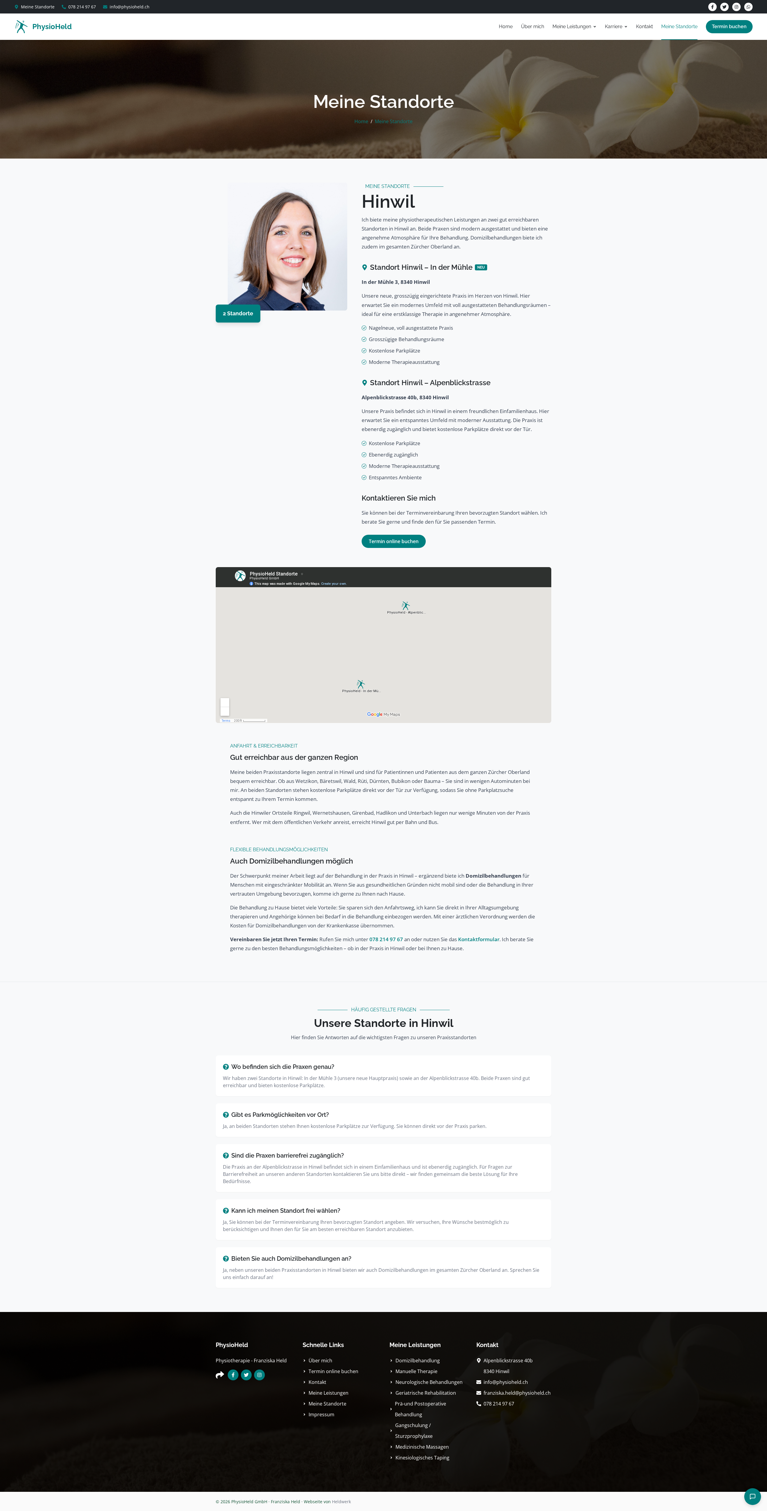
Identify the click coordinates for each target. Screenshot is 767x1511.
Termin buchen (729, 26)
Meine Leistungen (571, 26)
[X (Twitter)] (724, 7)
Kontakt (644, 26)
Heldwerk (341, 1501)
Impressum (321, 1414)
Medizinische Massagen (422, 1447)
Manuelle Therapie (416, 1371)
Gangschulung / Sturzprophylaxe (414, 1430)
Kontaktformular (478, 939)
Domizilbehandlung (417, 1360)
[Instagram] (736, 7)
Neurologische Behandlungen (429, 1382)
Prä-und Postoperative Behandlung (420, 1409)
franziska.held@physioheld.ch (517, 1393)
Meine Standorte (38, 7)
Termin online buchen (394, 541)
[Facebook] (712, 7)
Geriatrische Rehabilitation (425, 1393)
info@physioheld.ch (130, 7)
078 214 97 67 (82, 7)
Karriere (613, 26)
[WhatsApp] (748, 7)
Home (506, 26)
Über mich (532, 26)
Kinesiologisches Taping (422, 1457)
